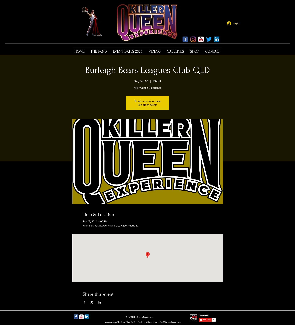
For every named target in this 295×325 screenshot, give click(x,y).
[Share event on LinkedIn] (99, 302)
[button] (99, 51)
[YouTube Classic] (201, 39)
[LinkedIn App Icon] (87, 316)
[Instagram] (193, 39)
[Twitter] (209, 39)
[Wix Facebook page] (185, 39)
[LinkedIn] (216, 39)
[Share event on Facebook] (84, 302)
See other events (147, 104)
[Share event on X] (91, 302)
